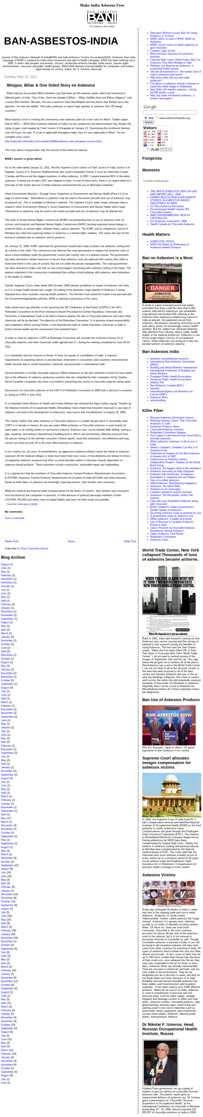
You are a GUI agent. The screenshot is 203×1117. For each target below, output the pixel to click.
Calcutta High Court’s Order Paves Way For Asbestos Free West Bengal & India (175, 61)
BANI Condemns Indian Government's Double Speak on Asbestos (172, 508)
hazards (154, 388)
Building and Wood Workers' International (173, 367)
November (7, 582)
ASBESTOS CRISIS (162, 241)
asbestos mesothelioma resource (169, 358)
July (3, 589)
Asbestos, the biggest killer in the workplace (175, 468)
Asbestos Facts (159, 539)
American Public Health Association (170, 379)
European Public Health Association (170, 376)
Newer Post (11, 541)
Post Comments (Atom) (34, 548)
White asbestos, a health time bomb (171, 518)
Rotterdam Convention (163, 536)
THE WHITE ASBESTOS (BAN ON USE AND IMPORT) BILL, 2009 (173, 193)
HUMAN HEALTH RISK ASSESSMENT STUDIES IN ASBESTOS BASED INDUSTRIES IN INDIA (173, 200)
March (4, 633)
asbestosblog (158, 400)
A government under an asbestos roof (171, 515)
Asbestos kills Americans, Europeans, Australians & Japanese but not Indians (172, 476)
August (5, 564)
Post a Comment (14, 518)
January (5, 607)
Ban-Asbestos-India (61, 41)
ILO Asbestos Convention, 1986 (168, 221)
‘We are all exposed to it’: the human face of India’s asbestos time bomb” (175, 73)
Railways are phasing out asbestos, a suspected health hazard (171, 67)
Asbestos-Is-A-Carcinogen (165, 489)
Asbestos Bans (159, 397)
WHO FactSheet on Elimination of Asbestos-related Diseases (169, 246)
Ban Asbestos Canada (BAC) (167, 385)
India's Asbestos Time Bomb (166, 533)
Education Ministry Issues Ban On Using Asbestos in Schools (173, 34)
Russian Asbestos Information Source (172, 417)
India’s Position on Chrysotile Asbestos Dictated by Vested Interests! (172, 529)
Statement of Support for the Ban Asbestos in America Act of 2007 (175, 455)
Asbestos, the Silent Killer (165, 486)
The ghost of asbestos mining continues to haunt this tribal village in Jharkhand (174, 85)
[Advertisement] (47, 531)
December (7, 578)
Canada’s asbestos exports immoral (171, 492)
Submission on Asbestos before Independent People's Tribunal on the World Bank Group (175, 462)
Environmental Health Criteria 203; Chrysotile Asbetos (170, 211)
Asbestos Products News (164, 426)
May (3, 571)
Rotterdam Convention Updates (168, 432)
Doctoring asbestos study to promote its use (175, 512)
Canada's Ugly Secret (162, 50)
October (5, 586)
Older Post (130, 541)
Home (71, 541)
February (6, 575)
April (3, 600)
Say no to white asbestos (164, 480)
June (4, 567)
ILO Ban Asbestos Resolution (167, 206)
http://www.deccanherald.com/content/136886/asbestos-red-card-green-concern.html (53, 141)
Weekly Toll (157, 382)
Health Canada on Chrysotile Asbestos (172, 224)
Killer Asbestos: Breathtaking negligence (173, 483)
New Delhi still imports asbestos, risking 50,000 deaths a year (173, 91)
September (7, 618)
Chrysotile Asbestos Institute (166, 429)
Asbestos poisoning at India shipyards (172, 471)
